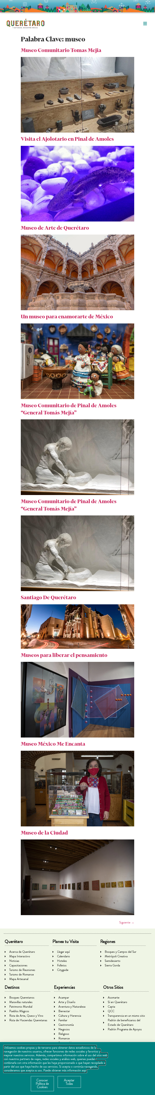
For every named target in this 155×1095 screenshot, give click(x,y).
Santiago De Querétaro (48, 597)
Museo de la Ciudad (44, 832)
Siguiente (126, 922)
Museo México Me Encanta (53, 744)
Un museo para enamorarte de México (67, 316)
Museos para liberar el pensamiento (64, 655)
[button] (145, 23)
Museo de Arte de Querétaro (55, 228)
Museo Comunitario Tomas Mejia (61, 50)
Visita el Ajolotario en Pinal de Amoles (67, 139)
